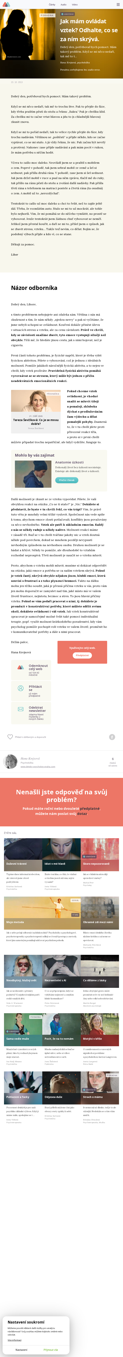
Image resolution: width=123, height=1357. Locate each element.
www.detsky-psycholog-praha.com (38, 766)
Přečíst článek (66, 480)
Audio (63, 4)
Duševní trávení (16, 863)
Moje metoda (15, 922)
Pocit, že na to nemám (59, 1038)
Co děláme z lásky (94, 980)
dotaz (82, 813)
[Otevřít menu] (118, 4)
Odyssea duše (53, 1097)
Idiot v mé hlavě (55, 863)
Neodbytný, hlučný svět (21, 980)
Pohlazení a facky (17, 1097)
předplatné (90, 808)
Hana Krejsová (30, 758)
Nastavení (21, 1350)
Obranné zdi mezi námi (98, 922)
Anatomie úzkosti (69, 462)
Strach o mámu (93, 1097)
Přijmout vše (51, 1350)
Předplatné (82, 655)
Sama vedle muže (17, 1038)
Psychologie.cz (6, 4)
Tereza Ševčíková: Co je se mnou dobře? (36, 422)
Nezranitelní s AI (55, 980)
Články (52, 4)
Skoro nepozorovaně (96, 863)
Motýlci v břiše (92, 1038)
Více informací (14, 1340)
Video (75, 4)
